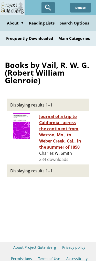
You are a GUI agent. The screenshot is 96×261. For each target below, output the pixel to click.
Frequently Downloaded (29, 38)
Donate (80, 7)
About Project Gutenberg (34, 247)
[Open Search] (48, 7)
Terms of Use (49, 258)
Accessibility (77, 258)
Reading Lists (42, 23)
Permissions (21, 258)
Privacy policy (74, 247)
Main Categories (74, 38)
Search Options (74, 23)
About (15, 23)
